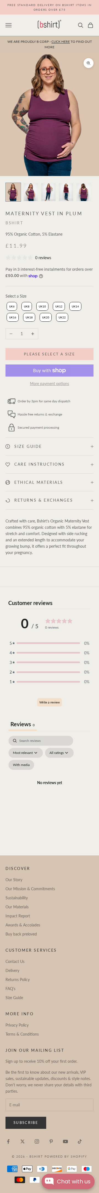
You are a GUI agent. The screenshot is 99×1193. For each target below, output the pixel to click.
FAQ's (10, 988)
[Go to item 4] (66, 192)
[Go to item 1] (13, 192)
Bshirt (14, 222)
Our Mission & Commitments (30, 888)
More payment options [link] (49, 383)
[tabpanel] (49, 789)
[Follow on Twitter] (22, 1141)
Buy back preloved (21, 934)
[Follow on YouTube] (65, 1141)
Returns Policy (18, 979)
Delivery (12, 970)
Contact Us (15, 961)
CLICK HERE (60, 41)
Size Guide (14, 997)
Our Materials (17, 906)
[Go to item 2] (30, 192)
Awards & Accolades (23, 925)
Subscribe (25, 1122)
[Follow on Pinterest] (51, 1141)
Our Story (14, 879)
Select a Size (16, 296)
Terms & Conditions (22, 1034)
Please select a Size (49, 354)
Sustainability (17, 897)
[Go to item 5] (83, 192)
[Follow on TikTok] (79, 1141)
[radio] (11, 306)
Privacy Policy (17, 1025)
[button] (49, 643)
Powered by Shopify (66, 1156)
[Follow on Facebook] (8, 1141)
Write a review (49, 702)
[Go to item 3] (48, 192)
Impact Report (18, 916)
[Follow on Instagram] (37, 1141)
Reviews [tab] (22, 724)
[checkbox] (21, 765)
